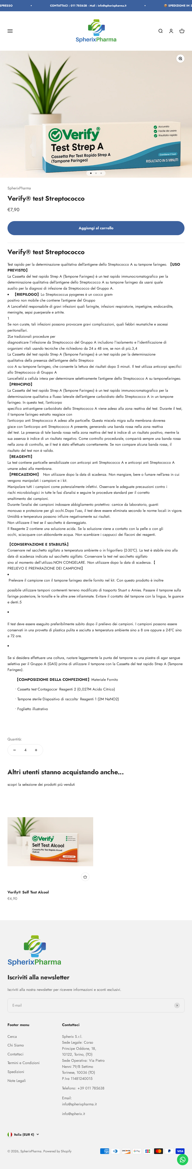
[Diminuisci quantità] (14, 750)
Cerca (12, 1036)
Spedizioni (15, 1071)
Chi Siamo (15, 1045)
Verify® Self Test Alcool (28, 892)
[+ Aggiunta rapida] (85, 877)
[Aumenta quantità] (36, 750)
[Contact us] (182, 1159)
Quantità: (14, 739)
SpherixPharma (19, 188)
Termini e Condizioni (23, 1063)
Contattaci (15, 1054)
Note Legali (16, 1080)
